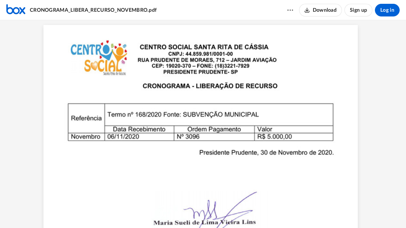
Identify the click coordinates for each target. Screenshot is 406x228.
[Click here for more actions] (290, 10)
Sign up (358, 10)
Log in (387, 10)
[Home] (15, 10)
